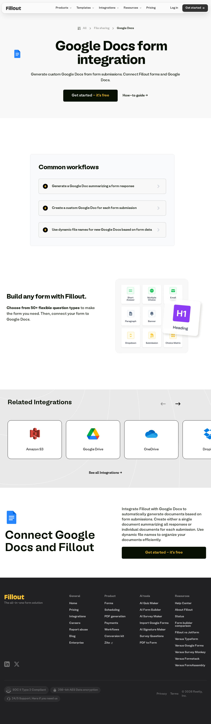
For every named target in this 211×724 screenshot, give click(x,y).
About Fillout (184, 610)
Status (179, 616)
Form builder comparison (183, 624)
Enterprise (76, 643)
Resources (131, 8)
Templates (83, 8)
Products (62, 8)
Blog (72, 636)
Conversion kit (114, 636)
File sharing (101, 28)
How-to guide (135, 95)
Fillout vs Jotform (187, 632)
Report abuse (78, 629)
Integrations (107, 8)
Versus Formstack (187, 659)
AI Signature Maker (153, 629)
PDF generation (114, 616)
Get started (193, 8)
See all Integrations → (105, 472)
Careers (74, 623)
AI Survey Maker (151, 616)
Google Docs (125, 28)
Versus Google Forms (189, 645)
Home (73, 603)
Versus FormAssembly (190, 665)
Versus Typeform (186, 639)
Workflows (111, 629)
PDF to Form (148, 643)
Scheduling (112, 610)
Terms (174, 694)
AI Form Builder (150, 610)
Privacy (162, 694)
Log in (174, 8)
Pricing (151, 8)
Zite (107, 643)
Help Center (183, 603)
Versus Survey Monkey (190, 652)
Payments (111, 623)
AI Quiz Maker (149, 603)
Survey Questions (152, 636)
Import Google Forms (154, 623)
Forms (108, 603)
